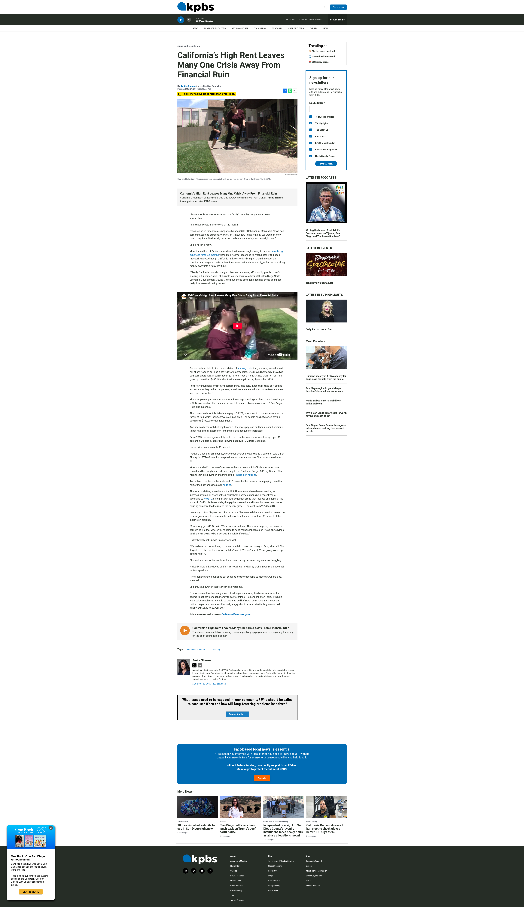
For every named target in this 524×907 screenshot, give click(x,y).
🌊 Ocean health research (322, 56)
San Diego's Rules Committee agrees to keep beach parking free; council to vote (326, 428)
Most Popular (314, 341)
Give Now (338, 7)
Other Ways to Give (314, 876)
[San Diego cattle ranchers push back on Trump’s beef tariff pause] (240, 807)
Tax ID (308, 881)
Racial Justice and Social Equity (275, 822)
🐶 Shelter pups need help (322, 51)
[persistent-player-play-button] (181, 20)
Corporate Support (314, 861)
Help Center (273, 890)
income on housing (246, 474)
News (195, 28)
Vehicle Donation (313, 885)
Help (326, 28)
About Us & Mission (238, 861)
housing (227, 484)
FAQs (270, 876)
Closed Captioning (276, 866)
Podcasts (277, 28)
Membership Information (316, 871)
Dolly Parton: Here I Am (319, 329)
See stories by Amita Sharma (209, 683)
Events (314, 28)
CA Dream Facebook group (236, 614)
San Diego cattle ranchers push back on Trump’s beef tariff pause (238, 829)
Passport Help (274, 885)
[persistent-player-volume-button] (189, 20)
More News (185, 791)
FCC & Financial (237, 876)
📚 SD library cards (319, 62)
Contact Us (273, 871)
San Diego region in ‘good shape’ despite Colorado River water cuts (324, 390)
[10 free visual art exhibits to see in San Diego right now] (197, 807)
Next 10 (208, 498)
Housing (216, 649)
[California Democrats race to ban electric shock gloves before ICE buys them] (326, 807)
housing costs (244, 368)
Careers (233, 871)
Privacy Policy (236, 890)
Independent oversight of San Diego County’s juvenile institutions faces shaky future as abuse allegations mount (283, 830)
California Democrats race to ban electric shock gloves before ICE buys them (325, 829)
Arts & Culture (240, 28)
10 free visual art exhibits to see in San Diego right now (196, 827)
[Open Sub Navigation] (200, 28)
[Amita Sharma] (183, 667)
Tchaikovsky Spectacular (319, 282)
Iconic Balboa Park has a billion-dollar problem (323, 402)
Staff (232, 895)
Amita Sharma (188, 86)
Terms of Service (237, 900)
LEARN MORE (31, 891)
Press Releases (236, 885)
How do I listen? (275, 881)
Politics (223, 822)
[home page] (195, 7)
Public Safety (311, 822)
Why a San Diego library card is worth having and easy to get (326, 414)
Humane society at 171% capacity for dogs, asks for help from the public (326, 377)
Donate (262, 778)
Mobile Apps (235, 881)
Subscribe (326, 163)
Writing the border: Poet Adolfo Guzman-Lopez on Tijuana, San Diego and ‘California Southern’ (323, 233)
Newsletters (235, 866)
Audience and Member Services (281, 861)
